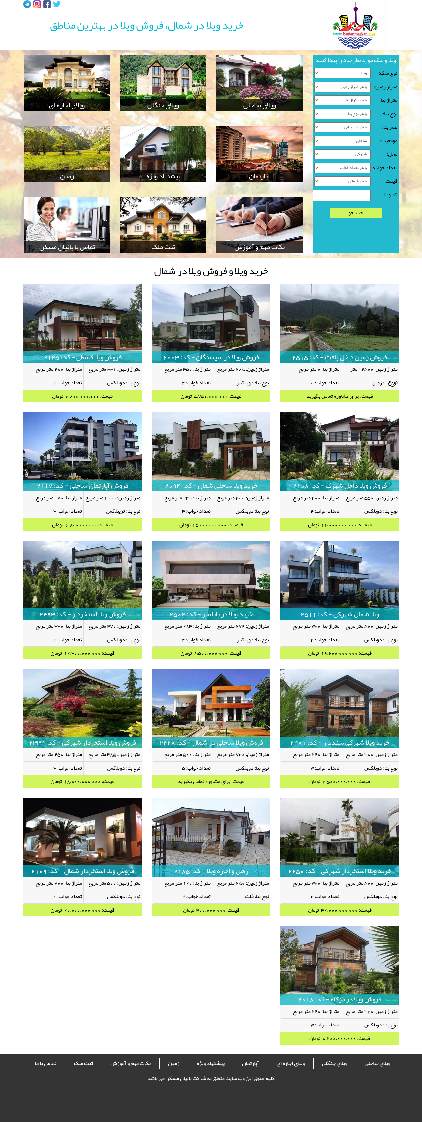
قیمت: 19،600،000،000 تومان (340, 653)
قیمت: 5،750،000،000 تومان (211, 396)
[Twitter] (57, 4)
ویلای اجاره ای (67, 105)
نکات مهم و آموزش (259, 247)
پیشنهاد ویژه (163, 176)
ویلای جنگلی (163, 105)
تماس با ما (45, 1063)
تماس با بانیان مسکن (67, 247)
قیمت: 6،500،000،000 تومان (339, 781)
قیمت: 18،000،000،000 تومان (82, 781)
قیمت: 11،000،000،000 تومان (340, 524)
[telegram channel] (27, 4)
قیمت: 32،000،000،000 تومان (340, 910)
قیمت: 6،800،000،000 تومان (82, 396)
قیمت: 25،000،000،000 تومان (211, 524)
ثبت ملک (163, 247)
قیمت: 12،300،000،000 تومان (82, 653)
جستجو (355, 213)
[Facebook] (47, 4)
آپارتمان (259, 176)
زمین (67, 176)
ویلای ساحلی (259, 105)
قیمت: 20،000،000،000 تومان (82, 910)
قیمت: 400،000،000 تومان (211, 910)
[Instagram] (37, 4)
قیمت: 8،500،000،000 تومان (211, 653)
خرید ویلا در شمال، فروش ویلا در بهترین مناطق (147, 25)
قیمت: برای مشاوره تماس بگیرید (339, 396)
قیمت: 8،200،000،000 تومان (339, 1038)
